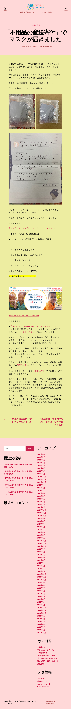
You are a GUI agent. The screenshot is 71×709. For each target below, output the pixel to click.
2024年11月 (41, 513)
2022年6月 (41, 591)
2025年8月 (41, 488)
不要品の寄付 (22, 365)
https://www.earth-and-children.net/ (24, 316)
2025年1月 (41, 507)
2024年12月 (41, 510)
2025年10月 (41, 482)
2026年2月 (41, 471)
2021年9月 (41, 616)
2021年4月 (41, 627)
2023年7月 (41, 555)
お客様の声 (41, 647)
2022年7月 (41, 588)
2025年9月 (41, 485)
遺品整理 (40, 664)
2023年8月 (41, 552)
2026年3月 (41, 468)
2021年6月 (41, 624)
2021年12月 (41, 608)
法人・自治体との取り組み (47, 658)
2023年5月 (41, 560)
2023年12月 (41, 541)
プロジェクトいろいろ (45, 650)
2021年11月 (41, 610)
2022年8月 (41, 585)
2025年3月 (41, 502)
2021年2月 (41, 630)
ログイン (40, 678)
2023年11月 (41, 543)
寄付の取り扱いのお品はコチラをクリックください (32, 228)
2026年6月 (41, 460)
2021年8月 (41, 619)
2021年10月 (41, 613)
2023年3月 (41, 566)
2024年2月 (41, 535)
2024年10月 (41, 516)
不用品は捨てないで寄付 (46, 656)
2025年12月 (41, 477)
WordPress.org (43, 687)
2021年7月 (41, 621)
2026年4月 (41, 465)
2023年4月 (41, 563)
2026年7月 (41, 457)
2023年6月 (41, 557)
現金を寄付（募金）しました (48, 661)
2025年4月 (41, 499)
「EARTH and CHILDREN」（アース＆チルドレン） (33, 326)
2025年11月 (41, 479)
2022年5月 (41, 594)
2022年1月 (41, 605)
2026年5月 (41, 463)
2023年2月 (41, 569)
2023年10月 (41, 546)
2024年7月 (41, 524)
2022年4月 (41, 596)
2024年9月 (41, 518)
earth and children (31, 46)
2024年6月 (41, 527)
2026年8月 (41, 454)
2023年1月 (41, 571)
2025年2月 (41, 504)
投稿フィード (42, 681)
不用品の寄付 (35, 25)
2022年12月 (41, 574)
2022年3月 (41, 599)
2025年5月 (41, 496)
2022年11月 (41, 577)
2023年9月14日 (48, 46)
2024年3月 (41, 532)
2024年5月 (41, 529)
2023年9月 (41, 549)
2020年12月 (41, 633)
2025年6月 (41, 493)
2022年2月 (41, 602)
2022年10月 (41, 580)
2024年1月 (41, 538)
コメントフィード (43, 684)
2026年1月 (41, 474)
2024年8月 (41, 521)
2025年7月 (41, 490)
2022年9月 (41, 582)
